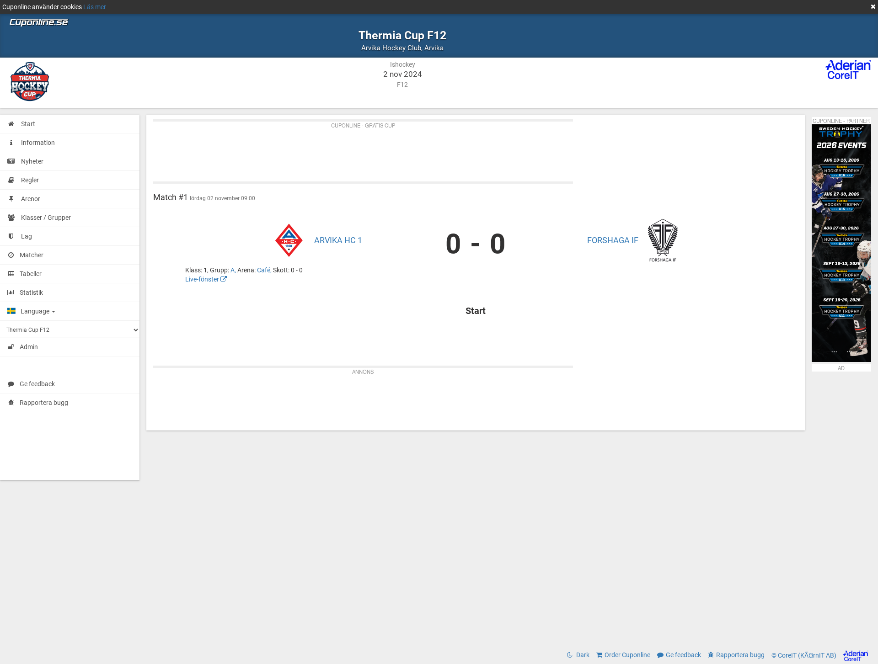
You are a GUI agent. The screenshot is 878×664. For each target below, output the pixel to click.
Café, (265, 270)
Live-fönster (202, 279)
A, (233, 270)
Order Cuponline (627, 655)
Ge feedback (37, 384)
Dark (582, 655)
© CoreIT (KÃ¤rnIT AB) (804, 655)
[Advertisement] (427, 149)
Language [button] (36, 311)
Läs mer (94, 7)
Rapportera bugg (44, 402)
